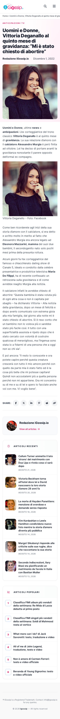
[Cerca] (45, 6)
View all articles (27, 429)
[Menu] (54, 6)
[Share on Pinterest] (39, 403)
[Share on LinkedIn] (31, 403)
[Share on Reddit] (47, 403)
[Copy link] (54, 403)
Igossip (24, 709)
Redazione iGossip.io (16, 58)
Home (5, 16)
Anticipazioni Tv (14, 23)
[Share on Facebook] (16, 403)
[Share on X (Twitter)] (23, 403)
